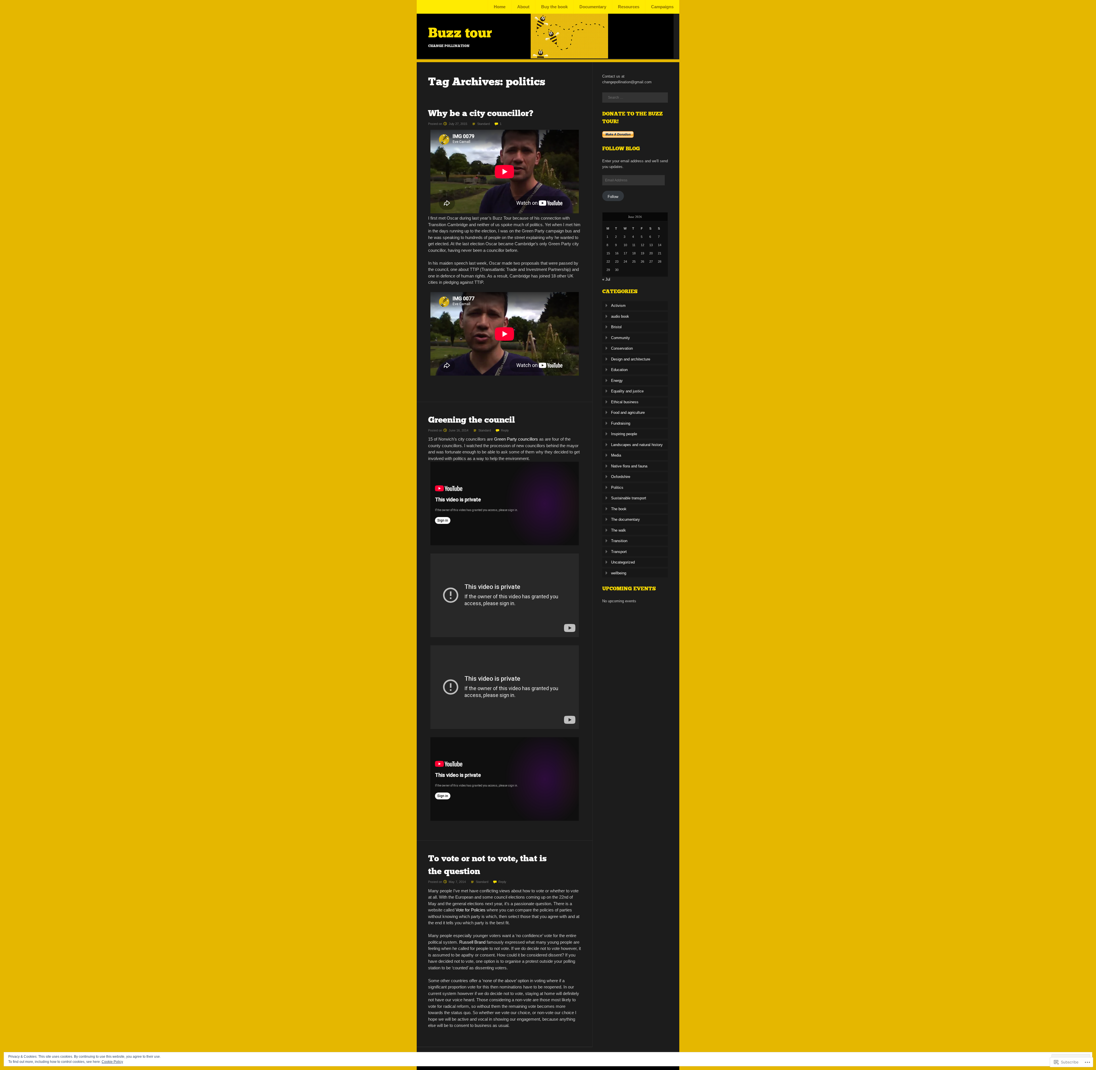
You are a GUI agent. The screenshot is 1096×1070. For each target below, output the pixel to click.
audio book (620, 316)
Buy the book (554, 6)
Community (620, 338)
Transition (619, 541)
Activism (618, 305)
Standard (483, 123)
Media (616, 455)
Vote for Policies (470, 909)
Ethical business (624, 402)
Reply (505, 430)
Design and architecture (630, 359)
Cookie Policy (112, 1062)
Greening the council (471, 420)
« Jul (606, 279)
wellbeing (618, 573)
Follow (613, 196)
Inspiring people (624, 434)
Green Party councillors (516, 439)
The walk (618, 530)
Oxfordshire (620, 477)
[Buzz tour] (545, 56)
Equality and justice (627, 391)
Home (499, 6)
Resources (628, 6)
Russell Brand (472, 942)
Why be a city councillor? (480, 113)
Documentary (592, 6)
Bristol (616, 327)
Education (619, 370)
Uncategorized (623, 562)
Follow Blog (621, 148)
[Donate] (618, 136)
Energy (617, 380)
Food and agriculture (628, 412)
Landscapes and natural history (637, 445)
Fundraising (620, 423)
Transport (619, 552)
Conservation (622, 348)
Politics (617, 487)
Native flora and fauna (629, 466)
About (523, 6)
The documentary (625, 519)
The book (618, 509)
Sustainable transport (628, 498)
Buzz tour (460, 33)
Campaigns (662, 6)
